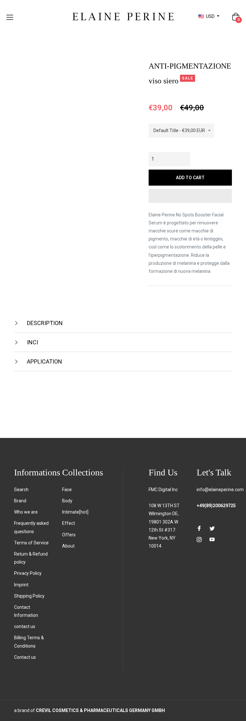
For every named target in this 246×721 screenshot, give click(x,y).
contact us (24, 626)
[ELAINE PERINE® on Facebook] (199, 528)
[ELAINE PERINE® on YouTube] (212, 539)
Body (67, 500)
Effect (68, 523)
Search (21, 489)
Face (67, 489)
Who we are (26, 512)
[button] (190, 196)
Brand (20, 500)
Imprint (21, 584)
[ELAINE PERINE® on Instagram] (199, 539)
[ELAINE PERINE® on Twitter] (212, 528)
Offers (69, 534)
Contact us (25, 657)
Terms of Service (31, 542)
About (68, 546)
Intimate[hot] (75, 512)
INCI (32, 342)
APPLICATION (44, 361)
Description (44, 323)
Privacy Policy (28, 573)
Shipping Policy (29, 596)
